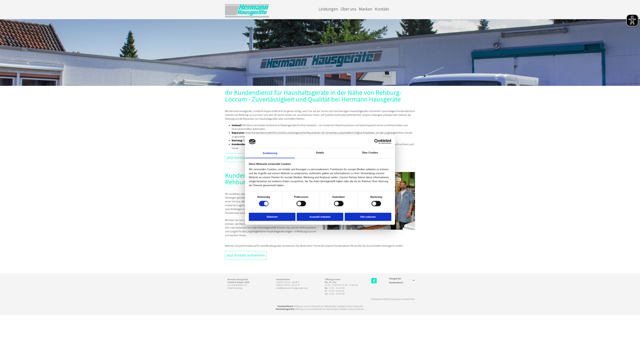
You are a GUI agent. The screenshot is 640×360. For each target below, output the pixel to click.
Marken (365, 9)
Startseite (375, 299)
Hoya (349, 306)
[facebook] (374, 280)
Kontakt (382, 9)
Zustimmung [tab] (270, 153)
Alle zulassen (368, 216)
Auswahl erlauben (320, 216)
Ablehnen (272, 216)
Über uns (348, 9)
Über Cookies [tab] (370, 152)
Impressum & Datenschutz (402, 299)
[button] (246, 255)
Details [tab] (320, 152)
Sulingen (342, 306)
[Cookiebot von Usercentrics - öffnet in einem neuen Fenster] (376, 141)
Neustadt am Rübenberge (324, 306)
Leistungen (328, 9)
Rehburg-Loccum (302, 306)
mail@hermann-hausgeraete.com (292, 288)
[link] (413, 280)
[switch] (301, 203)
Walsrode (358, 306)
